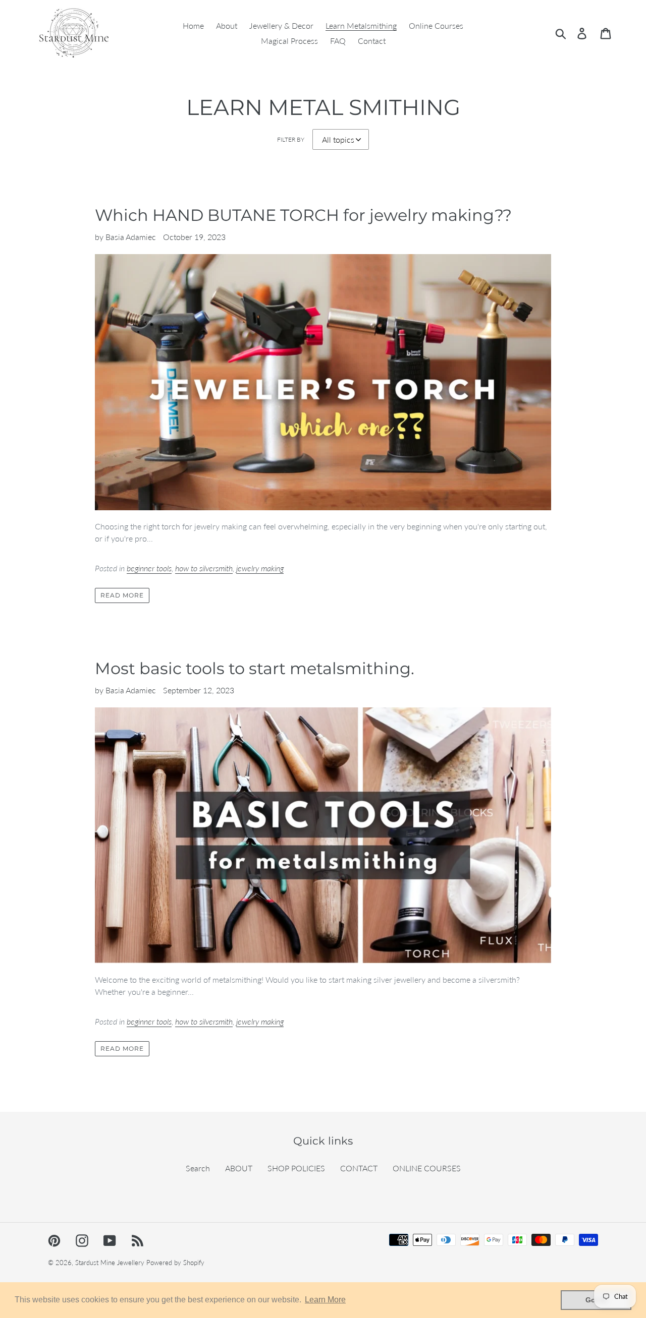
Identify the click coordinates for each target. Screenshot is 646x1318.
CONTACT (359, 1168)
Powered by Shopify (175, 1263)
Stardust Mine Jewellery (109, 1263)
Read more (122, 595)
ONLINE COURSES (427, 1168)
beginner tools (149, 568)
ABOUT (238, 1168)
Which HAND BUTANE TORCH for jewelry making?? (303, 215)
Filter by (290, 139)
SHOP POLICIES (296, 1168)
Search (198, 1168)
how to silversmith (204, 568)
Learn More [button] (325, 1299)
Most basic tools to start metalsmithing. (254, 668)
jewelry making (260, 568)
